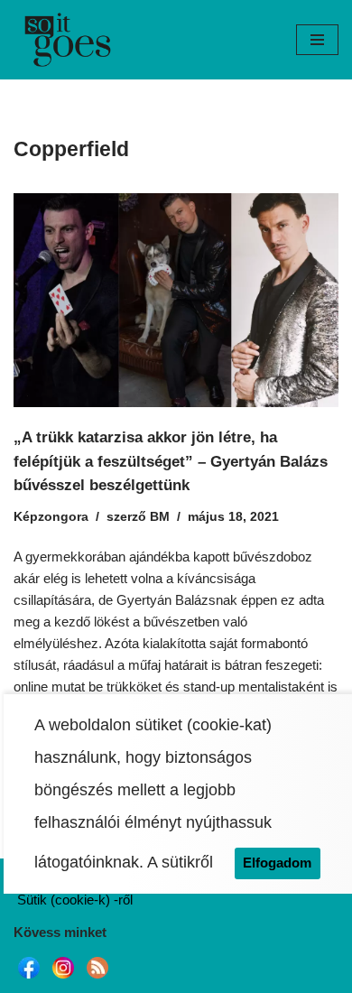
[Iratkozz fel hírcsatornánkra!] (97, 978)
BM (160, 517)
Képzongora (51, 517)
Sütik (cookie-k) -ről (75, 899)
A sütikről (180, 862)
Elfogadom (277, 862)
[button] (317, 39)
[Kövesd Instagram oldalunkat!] (63, 978)
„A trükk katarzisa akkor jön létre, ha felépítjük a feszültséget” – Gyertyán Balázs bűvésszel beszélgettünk (171, 461)
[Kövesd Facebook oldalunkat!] (29, 978)
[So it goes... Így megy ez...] (68, 40)
